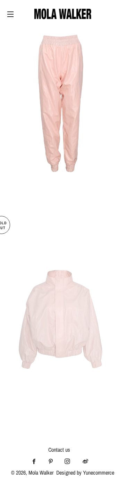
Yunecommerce (98, 472)
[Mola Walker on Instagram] (69, 461)
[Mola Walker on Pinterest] (53, 461)
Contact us (59, 449)
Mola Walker (40, 472)
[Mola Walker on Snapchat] (87, 461)
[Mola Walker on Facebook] (36, 461)
